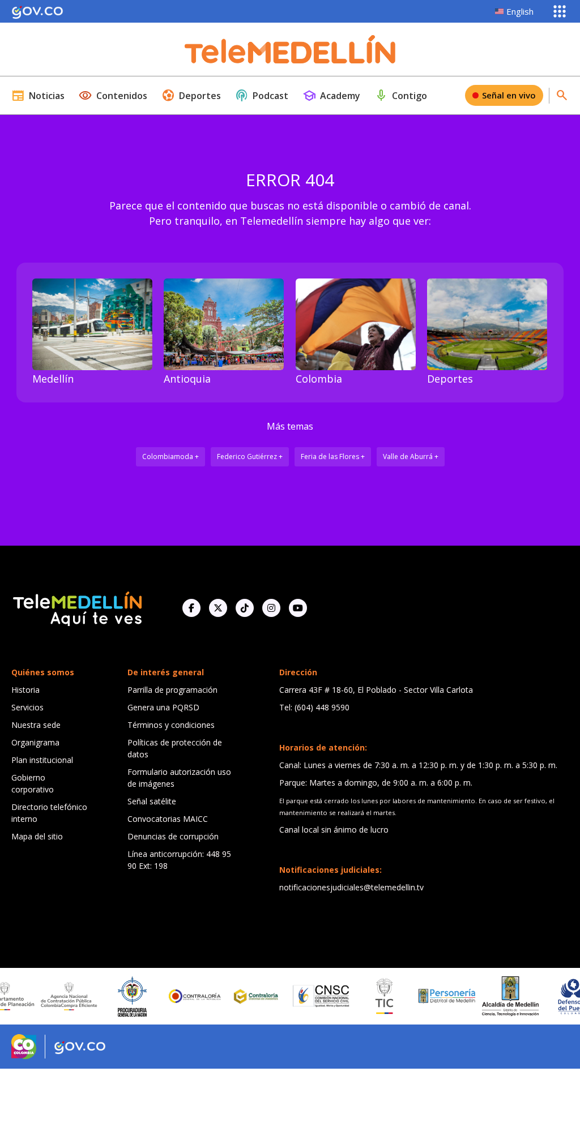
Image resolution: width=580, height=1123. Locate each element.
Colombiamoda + (170, 456)
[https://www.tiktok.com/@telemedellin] (245, 608)
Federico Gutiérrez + (250, 456)
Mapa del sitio (37, 836)
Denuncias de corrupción (173, 836)
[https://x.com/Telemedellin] (218, 608)
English (520, 11)
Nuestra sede (36, 724)
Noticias (38, 95)
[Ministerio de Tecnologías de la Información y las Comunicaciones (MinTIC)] (369, 996)
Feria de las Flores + (333, 456)
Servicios (27, 707)
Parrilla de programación (172, 689)
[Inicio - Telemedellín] (290, 49)
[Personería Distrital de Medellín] (432, 996)
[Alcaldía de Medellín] (495, 996)
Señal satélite (151, 801)
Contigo (400, 95)
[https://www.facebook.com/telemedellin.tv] (191, 608)
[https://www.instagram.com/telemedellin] (271, 608)
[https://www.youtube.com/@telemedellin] (298, 608)
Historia (25, 689)
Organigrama (35, 742)
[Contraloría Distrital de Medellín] (243, 996)
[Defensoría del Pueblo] (558, 996)
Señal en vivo (509, 95)
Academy (331, 95)
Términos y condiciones (171, 724)
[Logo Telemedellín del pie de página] (76, 607)
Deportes (191, 95)
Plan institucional (42, 760)
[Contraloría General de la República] (180, 996)
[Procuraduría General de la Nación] (117, 996)
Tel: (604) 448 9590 (314, 707)
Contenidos (113, 95)
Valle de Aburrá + (410, 456)
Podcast (261, 95)
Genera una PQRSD (163, 707)
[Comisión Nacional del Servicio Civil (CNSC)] (306, 996)
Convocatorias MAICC (167, 818)
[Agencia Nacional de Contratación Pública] (53, 996)
